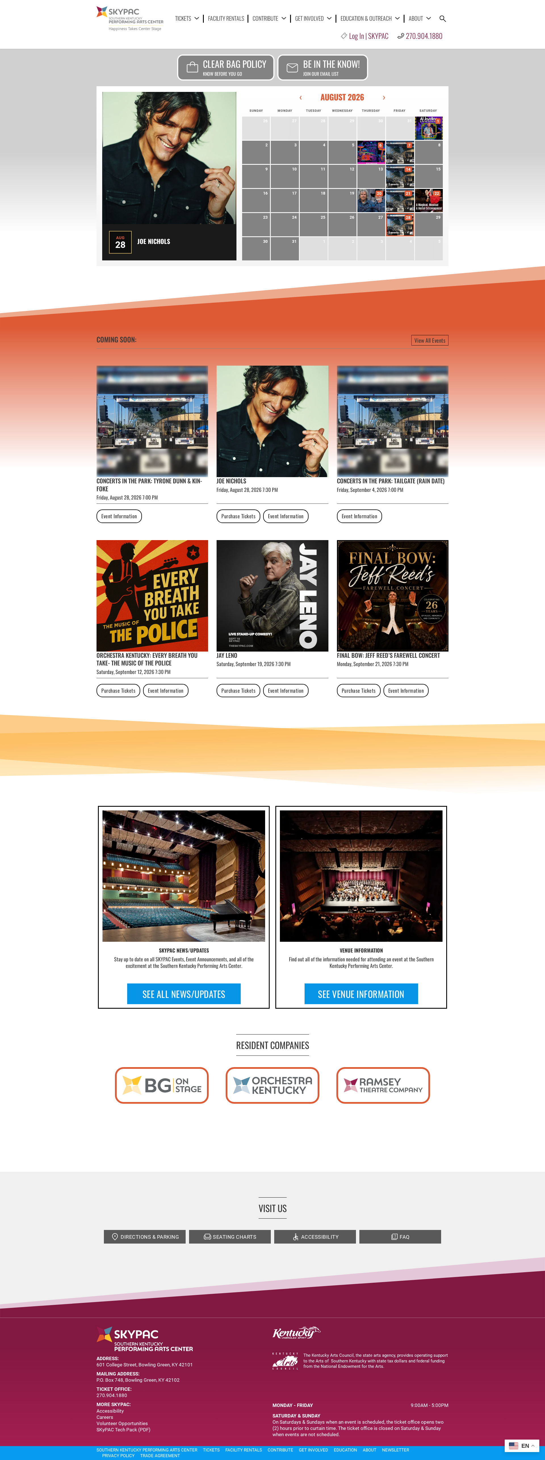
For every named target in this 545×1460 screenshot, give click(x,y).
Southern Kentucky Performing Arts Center (147, 1450)
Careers (105, 1417)
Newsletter (395, 1450)
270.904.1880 (424, 35)
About (416, 18)
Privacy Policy (118, 1455)
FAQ (405, 1237)
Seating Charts (234, 1237)
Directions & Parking (150, 1237)
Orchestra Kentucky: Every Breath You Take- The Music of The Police (147, 659)
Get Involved (309, 18)
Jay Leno (227, 655)
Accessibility (320, 1237)
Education (345, 1450)
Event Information (119, 516)
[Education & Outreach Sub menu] (397, 18)
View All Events (430, 340)
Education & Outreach (366, 18)
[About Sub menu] (428, 18)
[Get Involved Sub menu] (329, 18)
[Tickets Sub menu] (197, 18)
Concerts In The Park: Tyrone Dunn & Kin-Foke (149, 484)
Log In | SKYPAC (368, 35)
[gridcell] (429, 128)
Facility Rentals (226, 18)
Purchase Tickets (238, 516)
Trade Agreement (160, 1455)
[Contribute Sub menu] (284, 18)
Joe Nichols (153, 241)
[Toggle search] (442, 18)
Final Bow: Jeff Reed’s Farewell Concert (388, 655)
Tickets (183, 18)
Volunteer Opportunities (122, 1423)
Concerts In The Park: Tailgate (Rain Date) (391, 480)
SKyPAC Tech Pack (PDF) (123, 1429)
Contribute (265, 18)
